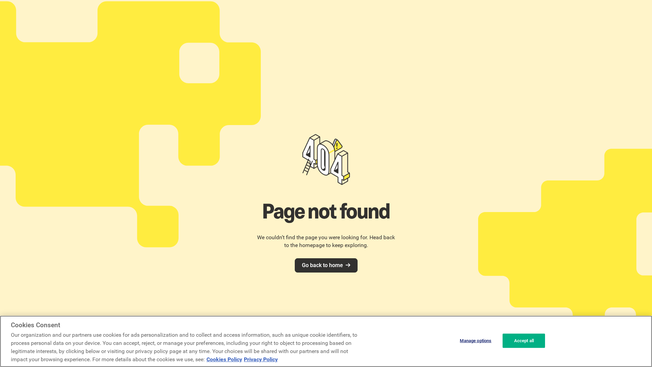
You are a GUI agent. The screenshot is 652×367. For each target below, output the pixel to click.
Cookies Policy (224, 359)
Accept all (524, 340)
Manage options (475, 340)
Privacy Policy (261, 359)
